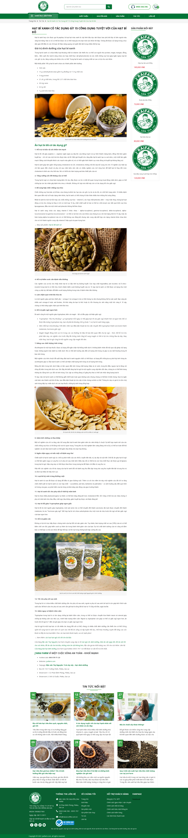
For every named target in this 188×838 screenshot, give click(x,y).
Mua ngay (145, 71)
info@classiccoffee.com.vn (68, 817)
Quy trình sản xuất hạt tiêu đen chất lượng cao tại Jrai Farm (137, 772)
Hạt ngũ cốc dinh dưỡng (90, 642)
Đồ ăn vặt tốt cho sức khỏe (100, 829)
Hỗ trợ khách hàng (118, 794)
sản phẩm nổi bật (142, 28)
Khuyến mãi (102, 16)
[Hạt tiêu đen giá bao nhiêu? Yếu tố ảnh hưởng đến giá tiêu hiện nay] (50, 754)
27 (120, 695)
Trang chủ (32, 21)
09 (33, 742)
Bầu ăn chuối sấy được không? (132, 725)
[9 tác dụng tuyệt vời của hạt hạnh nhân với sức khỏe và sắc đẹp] (94, 707)
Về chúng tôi (88, 794)
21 (120, 742)
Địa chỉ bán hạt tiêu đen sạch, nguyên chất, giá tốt (50, 724)
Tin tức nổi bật (94, 686)
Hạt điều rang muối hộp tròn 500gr (145, 174)
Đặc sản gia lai (132, 829)
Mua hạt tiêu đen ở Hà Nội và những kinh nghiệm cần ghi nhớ (92, 772)
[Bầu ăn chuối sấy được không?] (138, 707)
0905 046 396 (142, 7)
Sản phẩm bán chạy (88, 812)
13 (76, 695)
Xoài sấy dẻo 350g (145, 100)
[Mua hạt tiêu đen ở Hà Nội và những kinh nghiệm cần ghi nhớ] (94, 754)
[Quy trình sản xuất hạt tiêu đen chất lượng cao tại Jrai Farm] (138, 754)
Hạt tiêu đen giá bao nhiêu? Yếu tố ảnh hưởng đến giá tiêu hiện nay (48, 772)
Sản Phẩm (120, 16)
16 (33, 695)
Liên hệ (152, 16)
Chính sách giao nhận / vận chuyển (119, 802)
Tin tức (136, 16)
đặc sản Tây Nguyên (49, 642)
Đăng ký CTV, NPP (113, 799)
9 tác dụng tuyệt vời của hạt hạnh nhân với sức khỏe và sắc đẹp (93, 724)
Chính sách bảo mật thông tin (117, 809)
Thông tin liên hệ (66, 794)
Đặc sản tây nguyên (57, 829)
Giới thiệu (83, 16)
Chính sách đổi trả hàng (115, 806)
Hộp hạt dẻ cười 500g (145, 63)
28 (76, 742)
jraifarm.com (50, 661)
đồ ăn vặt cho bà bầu (53, 645)
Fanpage (137, 794)
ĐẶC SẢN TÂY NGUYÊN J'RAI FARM (69, 800)
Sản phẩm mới (86, 809)
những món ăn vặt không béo (72, 645)
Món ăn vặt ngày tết (107, 642)
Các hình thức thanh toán (116, 816)
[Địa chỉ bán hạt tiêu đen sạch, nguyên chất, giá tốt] (50, 707)
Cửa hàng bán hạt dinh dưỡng (45, 649)
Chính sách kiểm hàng (114, 812)
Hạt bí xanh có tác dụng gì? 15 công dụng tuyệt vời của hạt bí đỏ (71, 21)
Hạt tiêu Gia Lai (145, 137)
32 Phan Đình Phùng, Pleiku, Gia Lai (69, 806)
